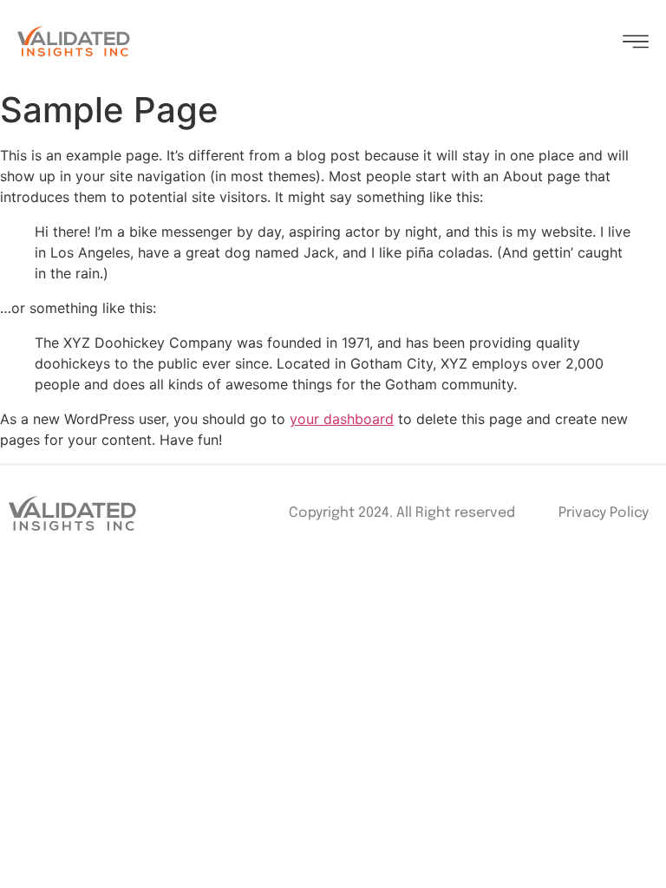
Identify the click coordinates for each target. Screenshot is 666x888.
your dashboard (342, 419)
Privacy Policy (603, 513)
